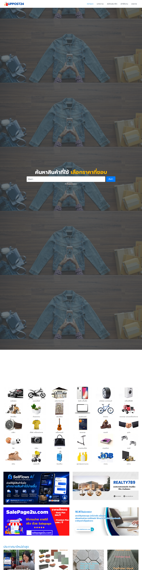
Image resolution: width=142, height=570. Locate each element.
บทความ (100, 3)
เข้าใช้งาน (124, 3)
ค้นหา (110, 179)
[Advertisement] (71, 366)
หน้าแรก (90, 3)
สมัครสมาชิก (112, 3)
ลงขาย (134, 3)
